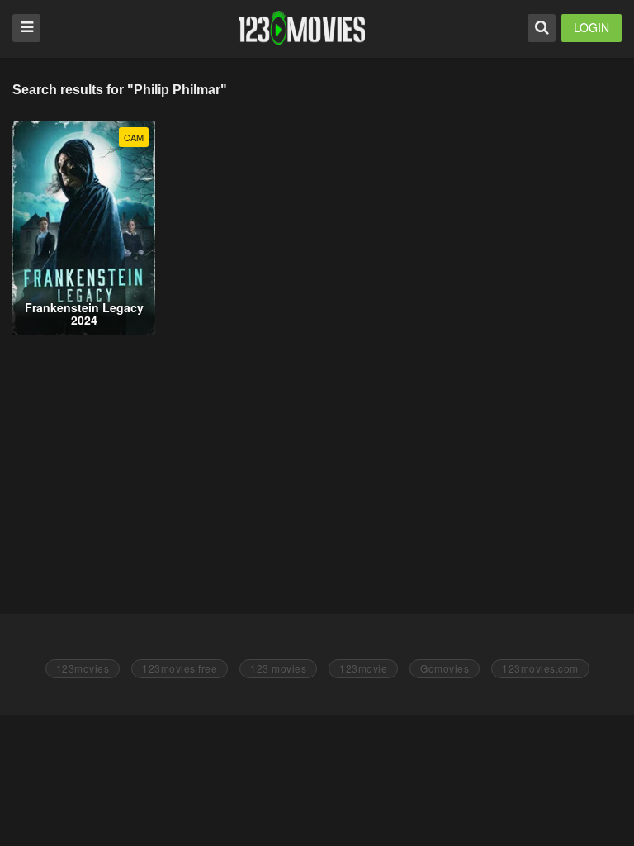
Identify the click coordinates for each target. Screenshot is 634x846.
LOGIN (591, 27)
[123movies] (302, 28)
